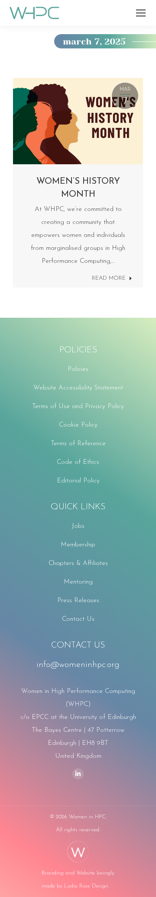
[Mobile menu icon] (140, 12)
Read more (109, 278)
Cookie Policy (78, 425)
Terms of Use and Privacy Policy (78, 406)
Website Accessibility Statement (78, 388)
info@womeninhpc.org (78, 665)
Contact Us (78, 619)
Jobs (78, 526)
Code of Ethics (78, 462)
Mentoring (78, 582)
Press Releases (78, 600)
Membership (78, 545)
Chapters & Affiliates (78, 563)
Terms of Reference (78, 444)
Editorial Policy (78, 481)
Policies (78, 369)
